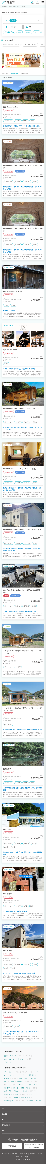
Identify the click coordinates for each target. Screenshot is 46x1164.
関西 (18, 6)
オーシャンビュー (10, 1075)
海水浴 (25, 1091)
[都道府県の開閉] (43, 1114)
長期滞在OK (8, 1094)
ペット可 (28, 32)
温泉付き (31, 1075)
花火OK (6, 1078)
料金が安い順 (24, 73)
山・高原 (28, 1085)
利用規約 (14, 1154)
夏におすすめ (8, 1101)
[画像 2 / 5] (21, 102)
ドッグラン (22, 1075)
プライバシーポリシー (23, 1157)
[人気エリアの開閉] (43, 1119)
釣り (5, 1081)
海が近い (17, 1091)
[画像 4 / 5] (24, 102)
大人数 (21, 1085)
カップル (37, 1085)
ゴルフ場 (38, 1101)
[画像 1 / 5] (19, 102)
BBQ (19, 32)
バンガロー (20, 1059)
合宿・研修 (8, 1091)
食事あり (20, 1081)
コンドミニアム (9, 1059)
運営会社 (32, 1154)
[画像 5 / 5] (26, 102)
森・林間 (7, 1088)
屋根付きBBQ (23, 1078)
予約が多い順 (14, 73)
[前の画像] (5, 92)
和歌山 (23, 6)
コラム (40, 1154)
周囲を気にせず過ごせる (22, 1097)
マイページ (5, 1154)
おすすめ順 (5, 73)
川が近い (30, 1101)
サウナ (37, 32)
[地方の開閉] (43, 1108)
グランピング (8, 1062)
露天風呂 (33, 1078)
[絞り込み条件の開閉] (43, 1125)
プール (12, 1081)
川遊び (17, 1094)
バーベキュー (8, 1072)
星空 (30, 1094)
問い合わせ (23, 1154)
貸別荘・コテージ (10, 1056)
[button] (13, 20)
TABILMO (4, 6)
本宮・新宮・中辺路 (29, 44)
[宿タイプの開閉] (43, 1130)
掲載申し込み (12, 1146)
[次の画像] (41, 92)
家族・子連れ (25, 1088)
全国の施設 (12, 6)
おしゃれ (16, 1088)
